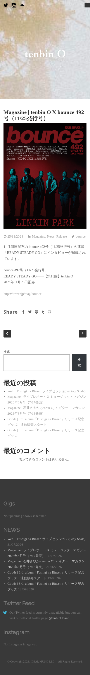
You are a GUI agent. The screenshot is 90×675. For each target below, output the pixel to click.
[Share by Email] (49, 312)
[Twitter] (5, 5)
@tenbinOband (59, 618)
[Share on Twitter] (30, 312)
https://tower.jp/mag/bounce (22, 294)
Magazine (38, 236)
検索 (6, 351)
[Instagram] (14, 5)
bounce (81, 236)
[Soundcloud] (22, 5)
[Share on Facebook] (23, 312)
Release (61, 236)
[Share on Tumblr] (43, 312)
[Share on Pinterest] (36, 312)
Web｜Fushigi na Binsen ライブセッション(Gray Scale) (46, 391)
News (51, 236)
